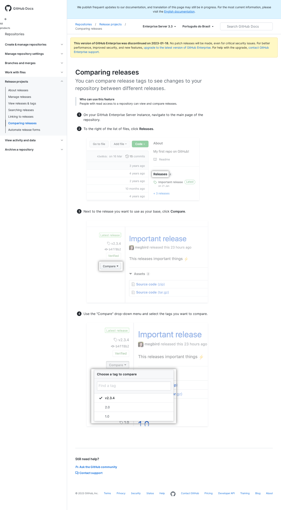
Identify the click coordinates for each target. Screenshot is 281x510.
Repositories (14, 34)
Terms (107, 493)
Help (162, 493)
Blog (257, 493)
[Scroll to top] (272, 501)
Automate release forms (24, 129)
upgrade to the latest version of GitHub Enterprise (177, 47)
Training (245, 493)
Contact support (90, 473)
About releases (18, 90)
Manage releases (19, 96)
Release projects (112, 24)
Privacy (121, 493)
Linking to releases (20, 116)
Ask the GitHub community (98, 467)
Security (136, 493)
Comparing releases (22, 123)
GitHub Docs (23, 8)
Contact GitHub (190, 493)
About (269, 493)
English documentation (179, 11)
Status (150, 493)
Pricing (208, 493)
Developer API (226, 493)
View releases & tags (22, 103)
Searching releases (21, 110)
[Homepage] (173, 494)
